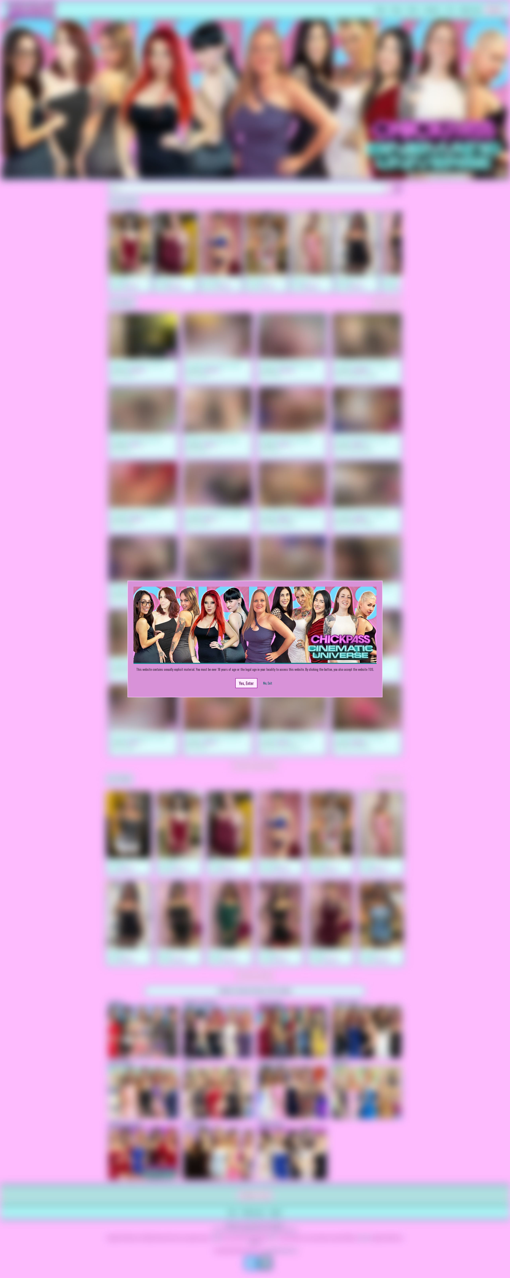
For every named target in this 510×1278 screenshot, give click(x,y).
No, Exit (267, 683)
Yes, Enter (246, 683)
